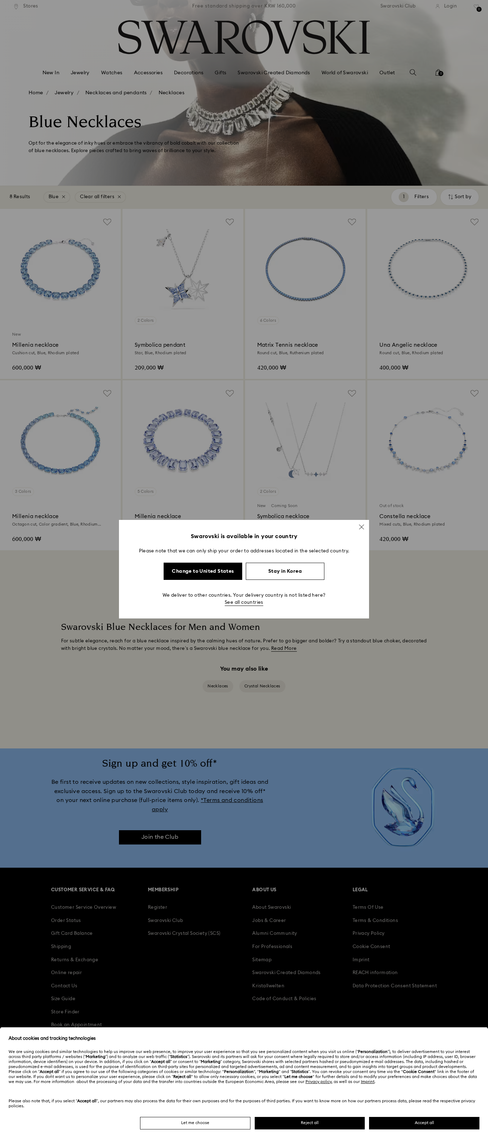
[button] (361, 526)
